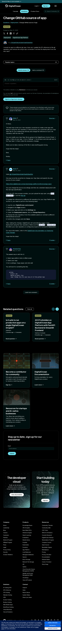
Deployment (14, 22)
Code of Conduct (46, 562)
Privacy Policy (7, 549)
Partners (5, 537)
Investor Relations (8, 554)
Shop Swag (45, 564)
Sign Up (8, 385)
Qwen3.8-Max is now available (11, 1)
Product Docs (35, 11)
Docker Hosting (7, 599)
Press (4, 545)
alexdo (15, 168)
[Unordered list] (22, 80)
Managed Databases (28, 554)
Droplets (25, 542)
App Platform (26, 549)
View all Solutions (8, 612)
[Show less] (55, 118)
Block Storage (26, 559)
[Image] (13, 80)
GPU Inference (7, 590)
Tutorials (15, 11)
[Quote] (25, 80)
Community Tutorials (47, 525)
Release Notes (46, 559)
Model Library (26, 540)
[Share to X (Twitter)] (4, 33)
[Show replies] (55, 240)
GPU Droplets (26, 527)
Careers (5, 532)
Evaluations (26, 537)
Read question (10, 339)
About (4, 525)
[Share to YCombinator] (14, 33)
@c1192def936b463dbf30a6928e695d (21, 174)
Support (25, 587)
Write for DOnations (47, 532)
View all (29, 309)
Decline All (52, 625)
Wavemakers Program (48, 540)
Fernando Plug (17, 248)
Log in (36, 6)
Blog (4, 530)
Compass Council (46, 542)
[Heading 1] (17, 80)
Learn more (38, 385)
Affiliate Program (7, 542)
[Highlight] (15, 80)
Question (7, 27)
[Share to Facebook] (7, 33)
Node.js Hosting (7, 602)
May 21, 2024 (17, 250)
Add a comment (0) (38, 70)
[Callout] (27, 80)
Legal (4, 547)
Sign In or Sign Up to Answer (13, 99)
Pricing (44, 552)
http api (23, 195)
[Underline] (8, 80)
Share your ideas (27, 597)
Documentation (46, 557)
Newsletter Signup (47, 547)
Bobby (14, 118)
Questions (24, 11)
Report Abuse (26, 592)
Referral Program (7, 540)
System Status (26, 595)
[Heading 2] (18, 80)
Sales (24, 590)
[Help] (56, 80)
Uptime (24, 566)
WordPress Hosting (8, 607)
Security (5, 552)
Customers (6, 535)
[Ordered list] (24, 80)
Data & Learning (27, 535)
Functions (25, 547)
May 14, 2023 (17, 120)
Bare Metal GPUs (27, 530)
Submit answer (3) (23, 70)
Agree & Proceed (52, 622)
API (23, 564)
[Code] (30, 80)
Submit (12, 453)
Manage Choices (52, 628)
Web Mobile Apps (8, 604)
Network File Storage (28, 562)
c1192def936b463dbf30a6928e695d (21, 42)
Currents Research (47, 535)
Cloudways (25, 577)
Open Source (45, 545)
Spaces (25, 557)
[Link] (12, 80)
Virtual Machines (7, 609)
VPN (4, 597)
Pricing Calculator (46, 554)
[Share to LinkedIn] (11, 33)
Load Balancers (27, 552)
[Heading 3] (20, 80)
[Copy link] (17, 33)
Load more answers (31, 292)
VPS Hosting (6, 592)
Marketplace (45, 549)
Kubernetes (26, 545)
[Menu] (55, 6)
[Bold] (5, 80)
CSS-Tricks (45, 530)
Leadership (6, 527)
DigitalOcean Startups (47, 537)
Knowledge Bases (27, 525)
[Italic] (7, 80)
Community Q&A (46, 527)
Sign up (45, 6)
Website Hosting (7, 595)
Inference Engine (27, 532)
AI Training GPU (7, 587)
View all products (16, 494)
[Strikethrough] (10, 80)
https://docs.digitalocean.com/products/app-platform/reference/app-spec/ (29, 184)
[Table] (29, 80)
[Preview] (55, 80)
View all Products (27, 580)
